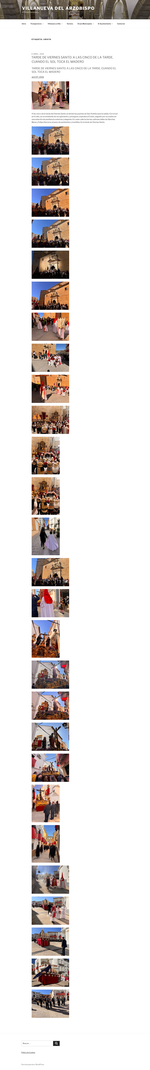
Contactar (121, 24)
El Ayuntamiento (104, 24)
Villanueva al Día (54, 24)
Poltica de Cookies (28, 1052)
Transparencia (36, 24)
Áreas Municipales (84, 24)
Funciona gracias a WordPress (32, 1064)
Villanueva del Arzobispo (58, 8)
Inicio (24, 24)
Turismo (70, 24)
